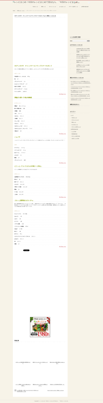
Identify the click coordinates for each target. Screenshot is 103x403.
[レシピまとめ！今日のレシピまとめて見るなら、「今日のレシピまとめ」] (46, 2)
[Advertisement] (40, 50)
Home (14, 10)
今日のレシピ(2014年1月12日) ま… (57, 384)
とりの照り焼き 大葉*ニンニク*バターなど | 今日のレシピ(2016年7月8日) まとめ (27, 391)
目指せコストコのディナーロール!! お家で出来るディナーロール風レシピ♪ (83, 56)
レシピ (23, 10)
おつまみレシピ (62, 6)
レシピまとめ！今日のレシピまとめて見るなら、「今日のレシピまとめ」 (54, 401)
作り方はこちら (62, 94)
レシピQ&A (74, 131)
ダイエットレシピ (52, 6)
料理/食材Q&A (74, 133)
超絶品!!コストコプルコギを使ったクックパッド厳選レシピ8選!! (83, 71)
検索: (71, 40)
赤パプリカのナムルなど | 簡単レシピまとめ (56, 390)
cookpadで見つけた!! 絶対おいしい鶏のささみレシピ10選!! (83, 50)
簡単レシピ (43, 6)
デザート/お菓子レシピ (73, 6)
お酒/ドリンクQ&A (75, 138)
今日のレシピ (35, 6)
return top (89, 399)
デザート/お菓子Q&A (76, 136)
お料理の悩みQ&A (84, 6)
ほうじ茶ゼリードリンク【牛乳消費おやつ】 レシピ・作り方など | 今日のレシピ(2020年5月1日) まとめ (81, 83)
